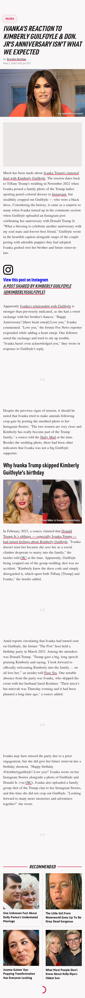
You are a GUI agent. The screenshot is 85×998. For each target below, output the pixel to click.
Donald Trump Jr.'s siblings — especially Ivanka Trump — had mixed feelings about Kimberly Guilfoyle (39, 536)
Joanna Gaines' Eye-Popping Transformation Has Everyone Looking (19, 973)
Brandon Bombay (16, 59)
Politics (10, 19)
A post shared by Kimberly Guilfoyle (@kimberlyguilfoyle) (37, 289)
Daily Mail (48, 437)
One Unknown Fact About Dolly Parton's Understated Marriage (20, 917)
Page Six (50, 672)
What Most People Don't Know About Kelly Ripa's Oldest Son (61, 974)
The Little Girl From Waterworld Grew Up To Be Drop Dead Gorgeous (63, 917)
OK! (23, 557)
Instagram (59, 194)
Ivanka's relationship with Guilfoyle (45, 306)
